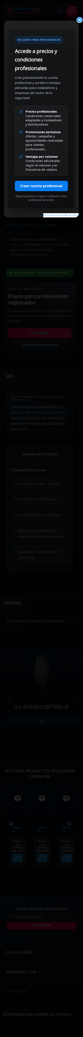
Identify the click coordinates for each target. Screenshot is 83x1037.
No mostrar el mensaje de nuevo (61, 215)
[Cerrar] (80, 20)
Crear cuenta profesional (41, 186)
